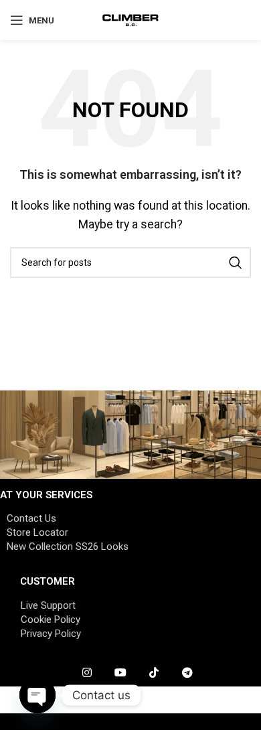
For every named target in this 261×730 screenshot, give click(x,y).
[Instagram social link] (87, 673)
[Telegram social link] (187, 673)
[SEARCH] (235, 262)
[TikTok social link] (154, 673)
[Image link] (130, 433)
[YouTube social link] (120, 673)
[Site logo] (130, 19)
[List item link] (130, 518)
